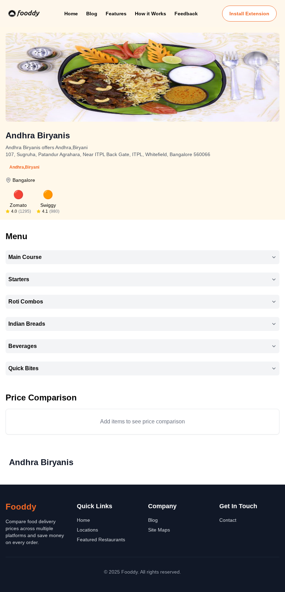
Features (116, 13)
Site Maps (159, 530)
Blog (91, 13)
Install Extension (249, 13)
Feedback (186, 13)
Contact (227, 520)
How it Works (150, 13)
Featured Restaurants (101, 539)
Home (71, 13)
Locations (87, 530)
